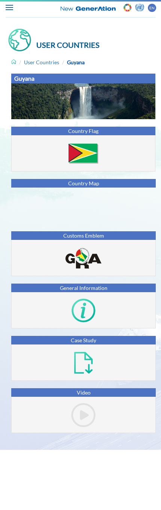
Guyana (76, 62)
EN (152, 8)
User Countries (41, 62)
